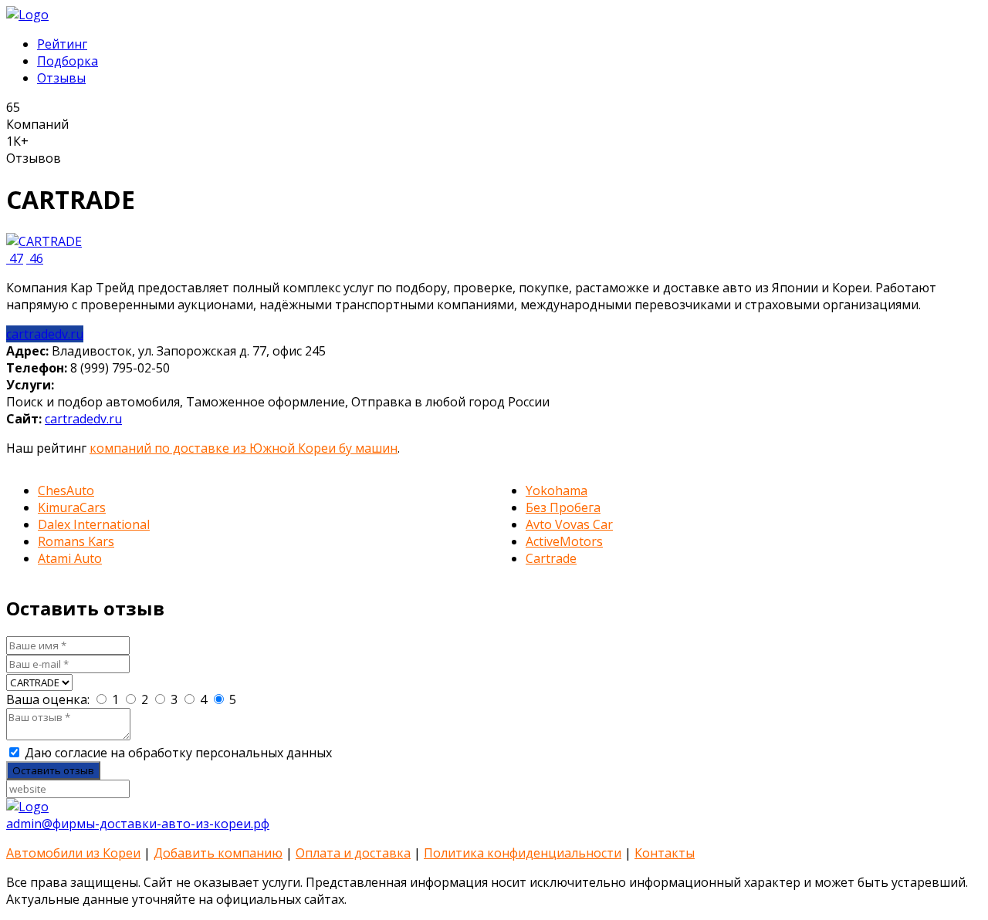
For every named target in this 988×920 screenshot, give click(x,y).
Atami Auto (70, 558)
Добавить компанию (218, 852)
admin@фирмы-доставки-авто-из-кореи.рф (137, 823)
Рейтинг (62, 43)
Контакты (664, 852)
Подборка (67, 60)
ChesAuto (66, 490)
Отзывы (61, 77)
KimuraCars (72, 507)
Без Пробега (563, 507)
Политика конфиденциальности (522, 852)
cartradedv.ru (44, 333)
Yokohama (556, 490)
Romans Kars (76, 541)
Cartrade (551, 558)
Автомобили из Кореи (73, 852)
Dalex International (94, 524)
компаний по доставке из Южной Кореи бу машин (244, 448)
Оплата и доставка (353, 852)
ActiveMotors (564, 541)
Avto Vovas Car (569, 524)
